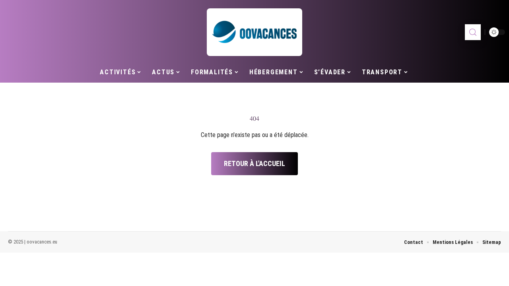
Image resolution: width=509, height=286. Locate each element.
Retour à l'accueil (254, 163)
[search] (473, 32)
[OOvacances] (254, 32)
